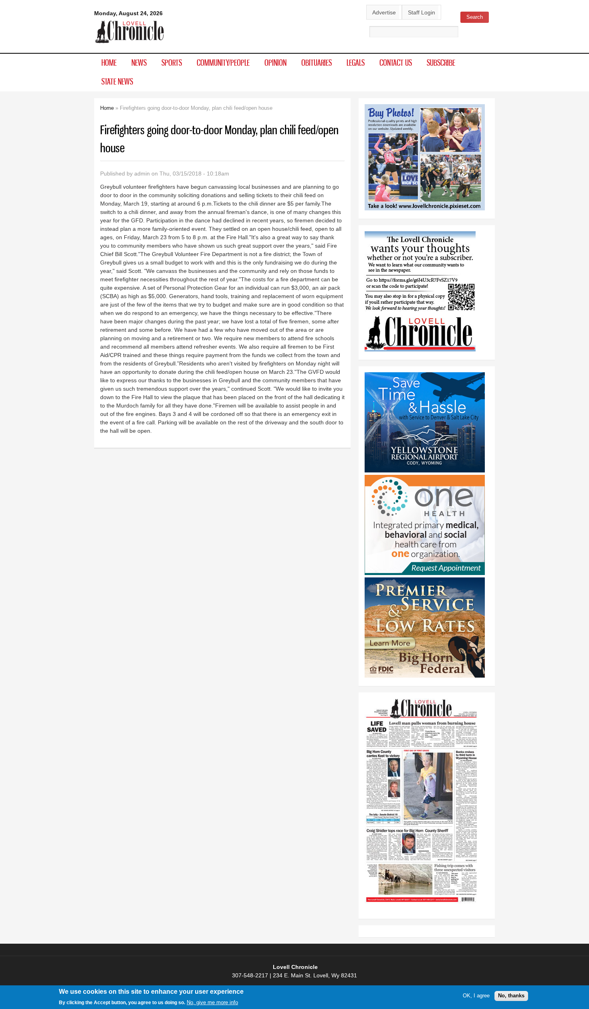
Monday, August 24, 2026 (128, 13)
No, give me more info (212, 1002)
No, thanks (511, 996)
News (139, 62)
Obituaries (316, 62)
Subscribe (441, 62)
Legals (356, 62)
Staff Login (421, 12)
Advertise (384, 12)
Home (109, 62)
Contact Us (395, 62)
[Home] (129, 43)
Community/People (223, 62)
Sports (171, 62)
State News (117, 81)
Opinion (275, 62)
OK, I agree (476, 996)
